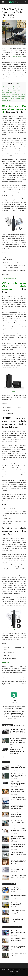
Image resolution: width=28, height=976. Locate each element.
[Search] (26, 2)
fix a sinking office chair (17, 56)
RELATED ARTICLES (7, 725)
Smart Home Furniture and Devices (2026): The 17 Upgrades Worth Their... (17, 814)
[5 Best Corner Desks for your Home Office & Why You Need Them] (5, 948)
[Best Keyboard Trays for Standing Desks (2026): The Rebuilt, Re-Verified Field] (5, 731)
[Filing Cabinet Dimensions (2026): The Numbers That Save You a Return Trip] (5, 823)
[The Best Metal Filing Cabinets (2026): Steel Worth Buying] (5, 869)
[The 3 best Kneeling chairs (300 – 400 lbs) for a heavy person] (5, 905)
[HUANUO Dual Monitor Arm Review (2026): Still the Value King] (5, 839)
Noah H (4, 17)
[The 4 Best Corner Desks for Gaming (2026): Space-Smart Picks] (5, 932)
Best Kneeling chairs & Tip (8, 884)
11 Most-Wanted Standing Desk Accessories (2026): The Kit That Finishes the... (18, 775)
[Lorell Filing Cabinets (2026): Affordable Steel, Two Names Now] (5, 831)
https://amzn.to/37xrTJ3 (9, 278)
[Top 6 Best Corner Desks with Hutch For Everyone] (5, 940)
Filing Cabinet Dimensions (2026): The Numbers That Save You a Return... (17, 822)
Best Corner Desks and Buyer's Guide (11, 926)
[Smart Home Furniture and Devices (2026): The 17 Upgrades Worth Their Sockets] (5, 814)
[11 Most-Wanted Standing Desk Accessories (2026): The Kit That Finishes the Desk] (5, 740)
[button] (2, 2)
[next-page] (5, 757)
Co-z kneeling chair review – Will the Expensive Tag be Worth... (18, 919)
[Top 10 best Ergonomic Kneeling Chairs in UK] (5, 890)
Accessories (4, 733)
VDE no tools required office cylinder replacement (14, 286)
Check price (14, 391)
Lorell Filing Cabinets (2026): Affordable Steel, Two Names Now (18, 830)
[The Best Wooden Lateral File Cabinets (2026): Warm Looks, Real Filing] (5, 862)
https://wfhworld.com (14, 702)
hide (19, 83)
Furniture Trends (14, 971)
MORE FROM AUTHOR (19, 725)
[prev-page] (3, 757)
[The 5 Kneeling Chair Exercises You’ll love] (5, 897)
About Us (10, 969)
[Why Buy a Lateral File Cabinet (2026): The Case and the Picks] (5, 877)
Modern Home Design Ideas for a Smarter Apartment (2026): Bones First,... (18, 806)
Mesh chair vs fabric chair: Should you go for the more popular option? (8, 682)
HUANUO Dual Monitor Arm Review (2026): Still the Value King (18, 838)
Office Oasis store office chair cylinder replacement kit (14, 109)
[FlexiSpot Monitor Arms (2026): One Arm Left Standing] (5, 856)
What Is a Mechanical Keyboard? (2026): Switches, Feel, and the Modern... (18, 783)
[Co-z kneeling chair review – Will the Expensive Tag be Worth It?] (5, 920)
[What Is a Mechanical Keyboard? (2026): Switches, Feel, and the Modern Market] (5, 749)
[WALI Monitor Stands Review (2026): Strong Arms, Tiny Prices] (5, 848)
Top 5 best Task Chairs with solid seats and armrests (20, 681)
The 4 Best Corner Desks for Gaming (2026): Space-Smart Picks (18, 932)
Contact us (15, 969)
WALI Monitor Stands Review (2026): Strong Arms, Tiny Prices (18, 846)
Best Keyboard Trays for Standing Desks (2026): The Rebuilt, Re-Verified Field (18, 767)
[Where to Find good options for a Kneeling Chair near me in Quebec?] (5, 912)
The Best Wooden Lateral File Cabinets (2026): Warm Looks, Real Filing (18, 861)
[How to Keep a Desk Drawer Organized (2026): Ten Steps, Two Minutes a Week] (5, 791)
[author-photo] (14, 698)
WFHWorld (4, 969)
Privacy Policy (22, 969)
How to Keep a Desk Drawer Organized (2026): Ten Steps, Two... (18, 791)
